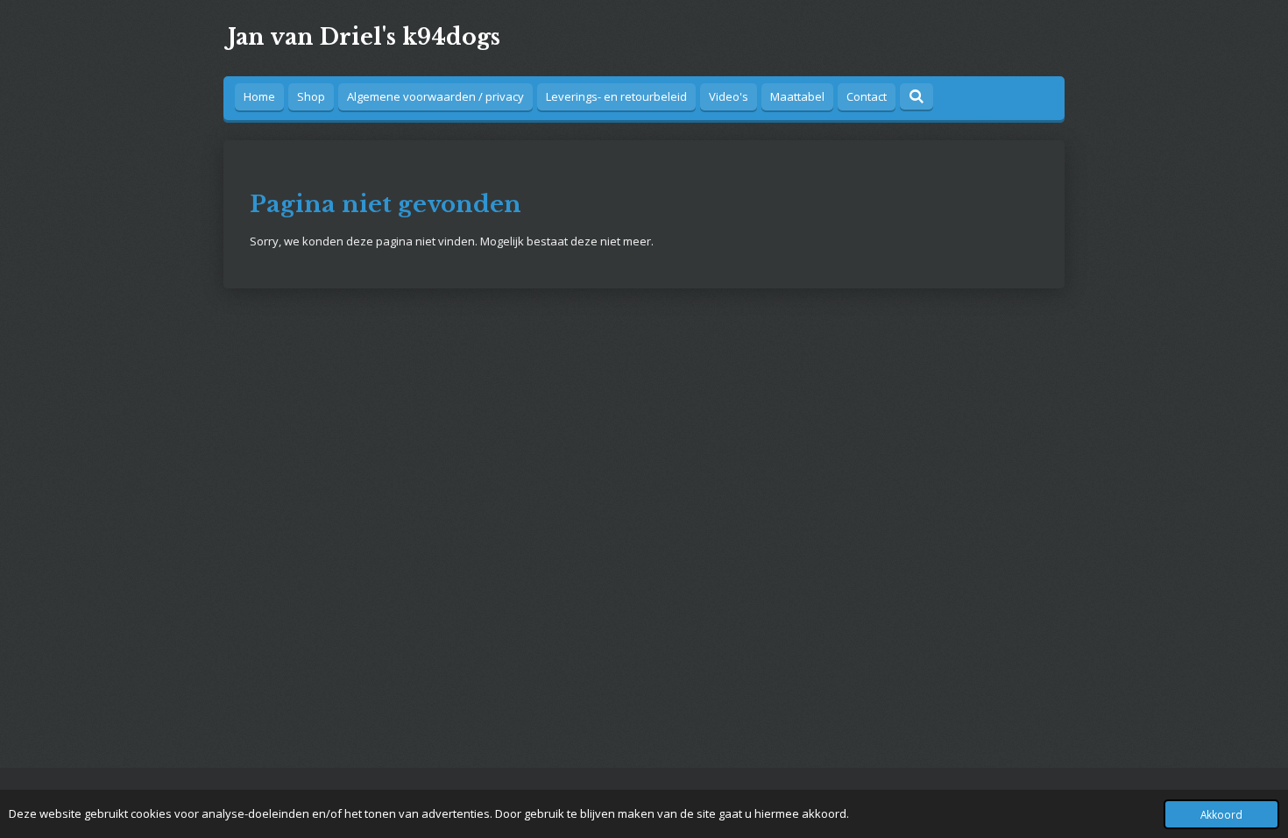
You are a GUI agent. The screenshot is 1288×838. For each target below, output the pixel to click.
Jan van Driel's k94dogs (364, 37)
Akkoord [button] (1221, 814)
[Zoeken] (916, 96)
